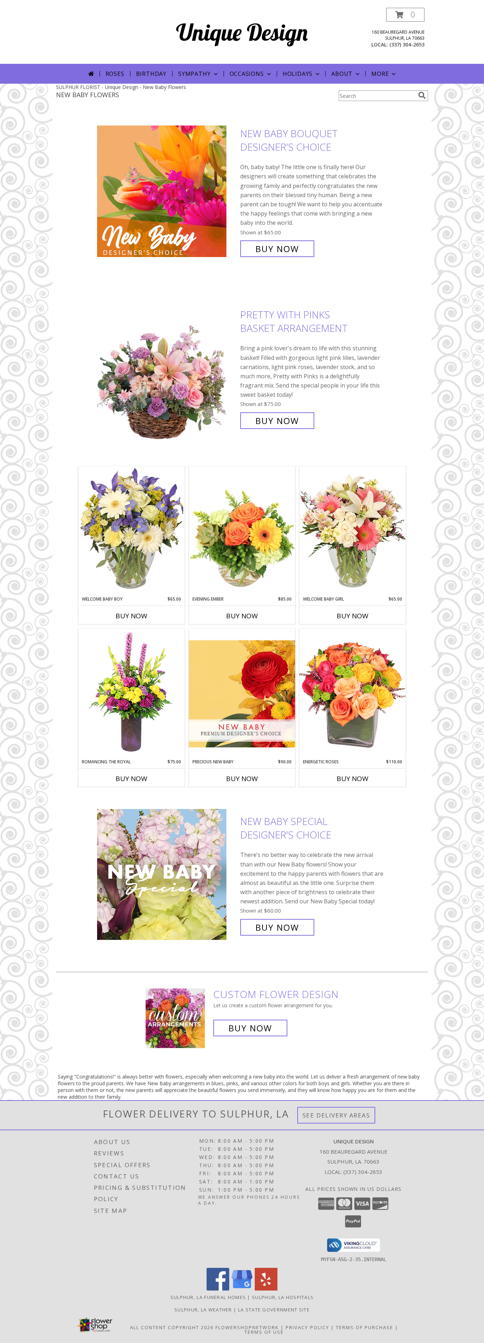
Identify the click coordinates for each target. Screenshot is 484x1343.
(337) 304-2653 (406, 44)
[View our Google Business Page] (242, 1288)
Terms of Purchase (364, 1327)
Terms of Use (264, 1332)
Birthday (151, 74)
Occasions (247, 74)
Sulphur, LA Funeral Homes (208, 1297)
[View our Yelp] (266, 1288)
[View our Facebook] (218, 1288)
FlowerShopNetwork (247, 1327)
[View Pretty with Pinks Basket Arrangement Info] (167, 367)
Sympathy (194, 74)
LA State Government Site (274, 1309)
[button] (405, 15)
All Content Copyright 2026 (172, 1327)
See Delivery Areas (336, 1115)
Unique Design (242, 32)
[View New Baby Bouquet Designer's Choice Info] (167, 191)
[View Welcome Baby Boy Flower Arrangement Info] (131, 531)
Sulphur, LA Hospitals (283, 1297)
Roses (115, 74)
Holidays (298, 74)
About (342, 74)
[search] (422, 95)
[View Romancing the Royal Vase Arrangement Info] (131, 693)
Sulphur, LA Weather (203, 1309)
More (380, 74)
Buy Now (277, 249)
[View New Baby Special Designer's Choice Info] (167, 874)
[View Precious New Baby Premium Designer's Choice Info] (242, 693)
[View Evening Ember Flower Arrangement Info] (242, 531)
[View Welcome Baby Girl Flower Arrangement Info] (352, 531)
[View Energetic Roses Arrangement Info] (352, 693)
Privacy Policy (307, 1327)
